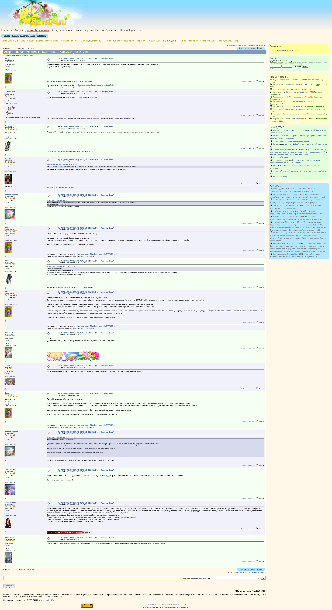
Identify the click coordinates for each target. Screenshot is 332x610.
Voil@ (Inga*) (277, 211)
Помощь (15, 36)
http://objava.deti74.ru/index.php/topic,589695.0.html (97, 85)
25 (22, 48)
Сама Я (8, 159)
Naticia (7, 261)
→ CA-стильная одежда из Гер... (297, 92)
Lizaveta (275, 222)
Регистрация (41, 36)
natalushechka (10, 503)
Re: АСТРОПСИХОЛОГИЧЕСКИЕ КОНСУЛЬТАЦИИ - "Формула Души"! (86, 59)
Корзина (141, 41)
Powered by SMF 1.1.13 (153, 604)
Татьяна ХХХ (10, 91)
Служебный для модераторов (119, 41)
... (12, 48)
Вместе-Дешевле (106, 30)
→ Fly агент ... (288, 233)
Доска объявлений (37, 30)
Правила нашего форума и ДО (287, 50)
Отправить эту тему (247, 48)
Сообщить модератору (248, 81)
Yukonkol (275, 85)
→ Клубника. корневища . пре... (293, 114)
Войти (32, 36)
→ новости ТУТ (295, 80)
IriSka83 (8, 365)
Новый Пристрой (131, 30)
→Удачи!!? (283, 176)
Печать (260, 48)
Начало (7, 36)
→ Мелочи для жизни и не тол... (296, 85)
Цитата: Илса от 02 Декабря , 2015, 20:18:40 (61, 200)
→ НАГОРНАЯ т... (290, 205)
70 (28, 48)
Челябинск (276, 243)
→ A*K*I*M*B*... (291, 243)
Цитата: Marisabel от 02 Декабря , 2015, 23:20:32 (62, 164)
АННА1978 (276, 200)
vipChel (275, 233)
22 (14, 48)
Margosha (276, 92)
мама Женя (9, 537)
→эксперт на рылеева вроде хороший (294, 141)
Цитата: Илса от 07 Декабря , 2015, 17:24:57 (61, 437)
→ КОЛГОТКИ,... (301, 189)
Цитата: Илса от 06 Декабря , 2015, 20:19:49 (61, 266)
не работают (154, 41)
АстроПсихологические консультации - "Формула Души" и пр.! (210, 41)
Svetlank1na (9, 332)
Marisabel (8, 126)
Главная (6, 30)
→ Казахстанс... (291, 200)
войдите (305, 62)
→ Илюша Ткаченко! (289, 89)
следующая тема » (256, 45)
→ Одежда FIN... (291, 254)
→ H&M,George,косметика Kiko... (297, 97)
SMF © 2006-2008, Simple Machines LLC (173, 604)
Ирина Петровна (11, 195)
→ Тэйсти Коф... (293, 211)
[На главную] (23, 26)
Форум (18, 30)
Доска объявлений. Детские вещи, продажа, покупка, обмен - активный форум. (40, 41)
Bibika (274, 109)
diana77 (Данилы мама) (281, 189)
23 (17, 48)
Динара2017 (277, 194)
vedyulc (275, 205)
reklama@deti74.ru (48, 600)
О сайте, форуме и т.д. (91, 41)
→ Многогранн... (289, 222)
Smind (274, 89)
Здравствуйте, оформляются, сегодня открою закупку (291, 191)
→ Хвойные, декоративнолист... (293, 109)
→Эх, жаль (283, 157)
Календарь (24, 36)
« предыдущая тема (236, 45)
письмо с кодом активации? (293, 64)
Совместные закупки (79, 30)
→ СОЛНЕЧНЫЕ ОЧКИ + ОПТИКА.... (301, 102)
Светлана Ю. (10, 470)
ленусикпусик (277, 102)
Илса (7, 58)
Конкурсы (57, 30)
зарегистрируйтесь (319, 62)
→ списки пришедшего (293, 106)
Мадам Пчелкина (278, 80)
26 (24, 48)
